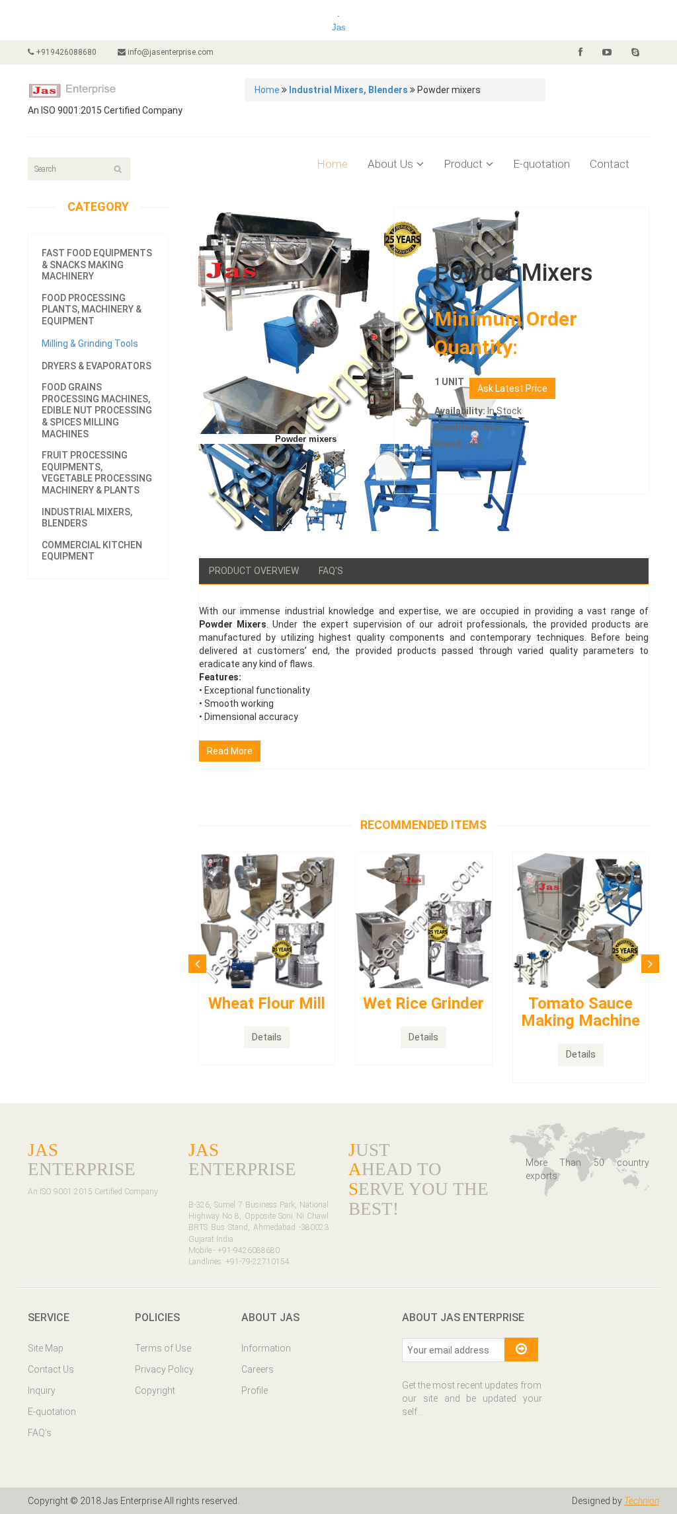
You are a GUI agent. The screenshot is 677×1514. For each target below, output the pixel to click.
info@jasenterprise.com (170, 52)
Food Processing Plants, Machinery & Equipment (91, 309)
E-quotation (541, 163)
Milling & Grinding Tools (90, 343)
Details (267, 1037)
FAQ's (331, 570)
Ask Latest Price (512, 388)
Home (267, 90)
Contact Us (51, 1369)
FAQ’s (40, 1432)
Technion (641, 1501)
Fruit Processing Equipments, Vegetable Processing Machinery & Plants (97, 472)
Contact (609, 163)
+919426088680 (65, 52)
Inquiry (42, 1390)
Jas (339, 27)
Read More (230, 751)
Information (266, 1348)
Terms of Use (163, 1348)
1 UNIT (449, 382)
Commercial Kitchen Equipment (92, 551)
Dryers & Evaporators (96, 366)
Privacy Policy (164, 1369)
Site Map (45, 1348)
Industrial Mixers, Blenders (87, 518)
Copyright (155, 1390)
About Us (390, 163)
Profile (254, 1390)
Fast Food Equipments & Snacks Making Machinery (97, 264)
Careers (257, 1369)
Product (463, 163)
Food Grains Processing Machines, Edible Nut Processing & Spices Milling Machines (97, 410)
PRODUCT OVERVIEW (254, 570)
